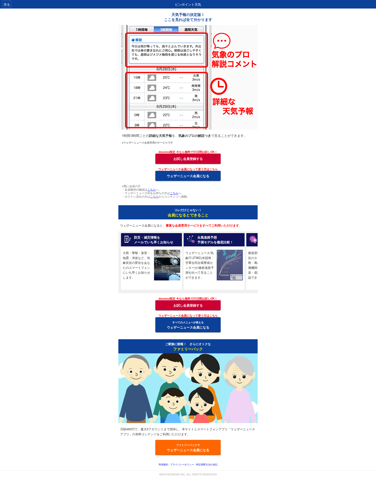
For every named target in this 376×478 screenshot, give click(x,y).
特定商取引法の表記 (207, 464)
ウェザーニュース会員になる (188, 175)
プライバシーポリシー (182, 464)
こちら (151, 189)
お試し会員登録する (188, 158)
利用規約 (163, 464)
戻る (6, 4)
